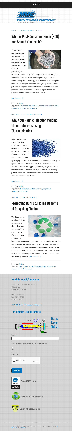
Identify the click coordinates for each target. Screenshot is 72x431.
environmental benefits (26, 266)
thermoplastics (16, 191)
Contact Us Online (16, 299)
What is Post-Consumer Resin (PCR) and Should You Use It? (35, 39)
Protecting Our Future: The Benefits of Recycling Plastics (34, 206)
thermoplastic (33, 108)
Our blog (21, 103)
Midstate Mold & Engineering (36, 16)
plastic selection (35, 189)
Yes (12, 349)
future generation (39, 266)
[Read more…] (17, 98)
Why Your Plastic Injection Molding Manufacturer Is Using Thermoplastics (34, 126)
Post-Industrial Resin (39, 106)
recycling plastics (23, 108)
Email (13, 335)
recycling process (16, 269)
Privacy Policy (22, 427)
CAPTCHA (14, 355)
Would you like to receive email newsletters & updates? (29, 344)
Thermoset (24, 191)
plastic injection (24, 189)
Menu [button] (37, 4)
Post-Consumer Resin (26, 106)
